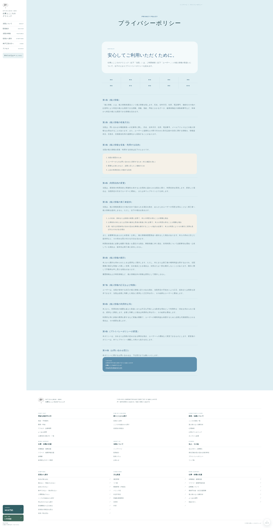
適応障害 (149, 479)
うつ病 (149, 483)
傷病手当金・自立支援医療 (225, 490)
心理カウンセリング (195, 432)
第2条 (130, 79)
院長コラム (117, 456)
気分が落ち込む (74, 479)
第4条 (169, 79)
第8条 (149, 85)
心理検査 (192, 428)
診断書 (40, 456)
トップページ (183, 4)
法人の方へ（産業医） (196, 449)
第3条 (149, 79)
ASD (149, 505)
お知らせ (116, 460)
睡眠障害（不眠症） (149, 487)
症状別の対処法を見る (74, 509)
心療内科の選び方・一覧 (46, 436)
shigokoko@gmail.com (114, 368)
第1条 (111, 79)
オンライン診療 (194, 436)
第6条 (111, 85)
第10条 (188, 85)
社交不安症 (149, 494)
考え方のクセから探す (74, 502)
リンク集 (192, 460)
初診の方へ (225, 502)
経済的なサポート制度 (45, 460)
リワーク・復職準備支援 (46, 452)
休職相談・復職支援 (44, 449)
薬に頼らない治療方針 (196, 424)
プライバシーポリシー (196, 456)
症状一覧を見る (74, 513)
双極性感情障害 (149, 498)
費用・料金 (41, 424)
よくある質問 (42, 432)
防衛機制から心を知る (74, 505)
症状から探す (117, 421)
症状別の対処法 (118, 428)
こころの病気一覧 (194, 421)
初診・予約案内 (43, 421)
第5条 (188, 79)
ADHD (149, 502)
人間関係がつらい (74, 494)
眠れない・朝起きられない (74, 483)
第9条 (169, 85)
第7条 (130, 85)
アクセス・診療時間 (44, 428)
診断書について (225, 487)
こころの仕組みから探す (121, 424)
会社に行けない (74, 487)
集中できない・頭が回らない (74, 490)
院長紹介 (116, 452)
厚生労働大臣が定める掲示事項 (199, 452)
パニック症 (149, 490)
